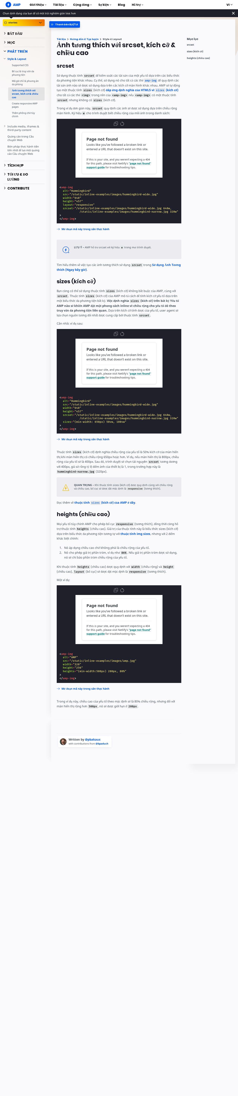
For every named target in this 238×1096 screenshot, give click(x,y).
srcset (190, 44)
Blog (121, 5)
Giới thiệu (37, 5)
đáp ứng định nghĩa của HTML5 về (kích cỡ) (142, 90)
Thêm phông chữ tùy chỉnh (23, 114)
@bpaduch (102, 743)
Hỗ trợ (136, 5)
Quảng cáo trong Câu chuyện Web (20, 138)
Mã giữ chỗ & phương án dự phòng (25, 82)
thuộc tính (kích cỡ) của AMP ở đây (104, 502)
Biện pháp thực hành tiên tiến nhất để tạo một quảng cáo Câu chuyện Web (23, 150)
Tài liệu (58, 5)
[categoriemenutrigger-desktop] (64, 24)
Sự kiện (103, 5)
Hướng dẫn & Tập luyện (84, 39)
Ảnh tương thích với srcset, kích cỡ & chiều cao (25, 94)
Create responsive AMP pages (25, 105)
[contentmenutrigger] (209, 40)
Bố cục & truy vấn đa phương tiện (23, 73)
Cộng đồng (81, 5)
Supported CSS (20, 65)
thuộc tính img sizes (135, 534)
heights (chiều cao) (198, 58)
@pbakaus (92, 739)
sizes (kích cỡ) (195, 51)
